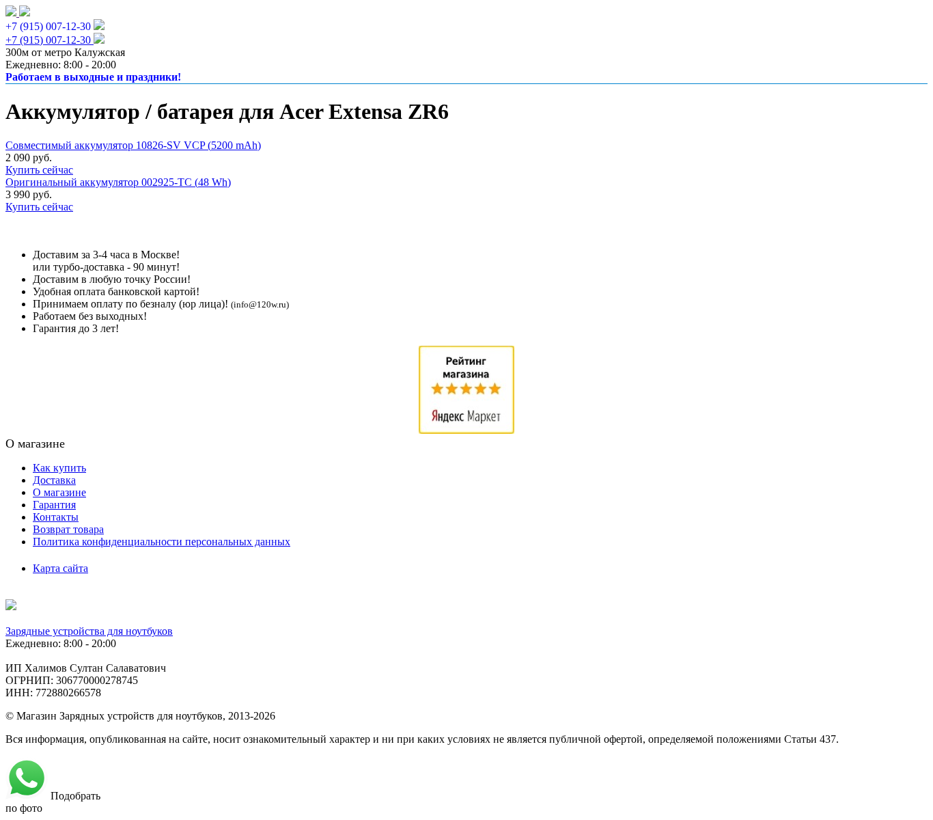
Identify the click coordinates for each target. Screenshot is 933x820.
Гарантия (54, 504)
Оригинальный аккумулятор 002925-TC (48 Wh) (118, 182)
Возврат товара (68, 529)
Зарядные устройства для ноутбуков (89, 631)
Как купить (59, 468)
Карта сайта (60, 568)
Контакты (56, 517)
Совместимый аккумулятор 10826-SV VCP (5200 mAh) (133, 145)
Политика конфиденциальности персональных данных (161, 541)
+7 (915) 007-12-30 (48, 26)
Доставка (54, 480)
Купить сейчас (39, 170)
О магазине (59, 492)
